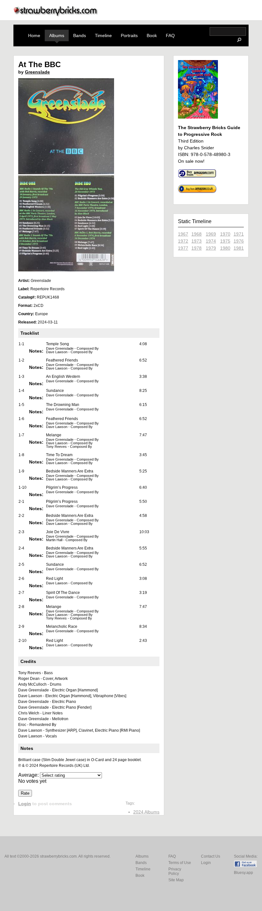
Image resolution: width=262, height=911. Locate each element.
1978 (196, 248)
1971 (239, 234)
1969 (211, 234)
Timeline (103, 35)
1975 (225, 241)
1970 (225, 234)
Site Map (176, 880)
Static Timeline (195, 221)
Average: (29, 775)
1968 (196, 234)
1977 (183, 248)
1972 (183, 241)
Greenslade (37, 71)
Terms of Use (179, 862)
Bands (79, 35)
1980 (225, 248)
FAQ (170, 35)
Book (152, 35)
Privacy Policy (174, 871)
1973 (196, 241)
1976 (239, 241)
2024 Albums (146, 811)
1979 (211, 248)
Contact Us (210, 856)
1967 (183, 234)
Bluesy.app (243, 872)
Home (34, 35)
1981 (239, 248)
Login (24, 803)
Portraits (129, 35)
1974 (211, 241)
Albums (56, 35)
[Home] (55, 15)
